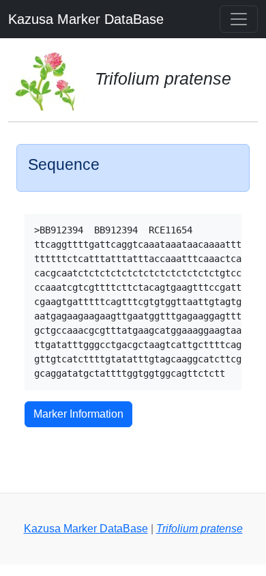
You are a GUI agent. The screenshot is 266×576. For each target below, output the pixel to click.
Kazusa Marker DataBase (86, 19)
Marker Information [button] (78, 414)
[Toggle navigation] (239, 19)
